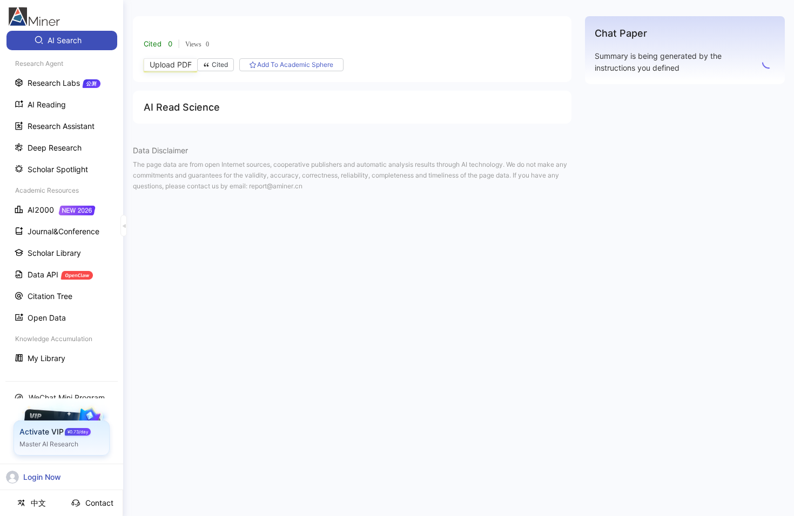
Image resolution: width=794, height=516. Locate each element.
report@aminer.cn (275, 186)
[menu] (61, 200)
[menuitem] (61, 40)
